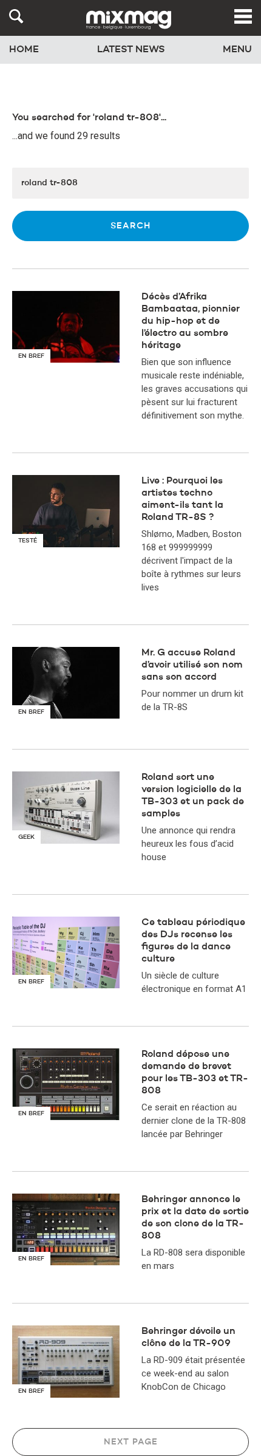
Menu (237, 50)
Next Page (131, 1442)
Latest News (131, 50)
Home (24, 50)
